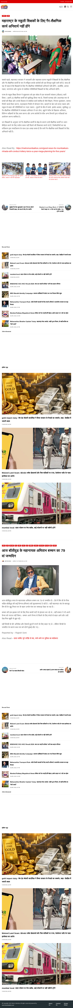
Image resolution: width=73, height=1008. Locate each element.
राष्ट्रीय (54, 545)
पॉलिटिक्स (31, 545)
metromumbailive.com (8, 1005)
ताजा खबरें (11, 545)
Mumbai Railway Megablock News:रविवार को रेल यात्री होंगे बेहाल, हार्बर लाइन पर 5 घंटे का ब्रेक (39, 313)
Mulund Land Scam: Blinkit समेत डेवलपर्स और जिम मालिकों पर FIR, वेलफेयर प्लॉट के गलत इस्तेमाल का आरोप (40, 264)
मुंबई (8, 15)
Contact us (58, 1004)
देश (15, 545)
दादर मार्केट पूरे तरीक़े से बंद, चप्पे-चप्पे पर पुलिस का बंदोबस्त (36, 638)
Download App (4, 1)
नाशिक (19, 545)
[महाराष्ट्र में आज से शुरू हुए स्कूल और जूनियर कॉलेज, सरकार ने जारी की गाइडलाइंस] (12, 168)
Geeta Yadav (8, 31)
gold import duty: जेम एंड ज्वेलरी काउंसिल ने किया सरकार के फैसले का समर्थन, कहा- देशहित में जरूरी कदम (40, 255)
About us (50, 1004)
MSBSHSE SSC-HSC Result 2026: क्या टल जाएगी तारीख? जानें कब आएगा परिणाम (35, 284)
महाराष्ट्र (4, 15)
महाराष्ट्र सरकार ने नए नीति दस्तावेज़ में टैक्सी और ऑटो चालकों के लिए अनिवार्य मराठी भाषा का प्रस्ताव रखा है (59, 177)
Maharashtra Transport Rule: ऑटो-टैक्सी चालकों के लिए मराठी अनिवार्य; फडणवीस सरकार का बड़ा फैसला (39, 303)
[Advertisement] (36, 189)
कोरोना (4, 545)
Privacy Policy (66, 1004)
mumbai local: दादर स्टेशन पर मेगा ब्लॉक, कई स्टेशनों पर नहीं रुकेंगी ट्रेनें (31, 274)
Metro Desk (8, 561)
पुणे (27, 545)
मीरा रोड (46, 545)
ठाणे (7, 545)
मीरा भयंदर (41, 545)
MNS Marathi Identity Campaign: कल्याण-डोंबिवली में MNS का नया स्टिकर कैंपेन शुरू (36, 293)
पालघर (23, 545)
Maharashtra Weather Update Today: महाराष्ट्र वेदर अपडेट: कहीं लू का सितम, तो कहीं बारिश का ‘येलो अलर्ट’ (39, 323)
